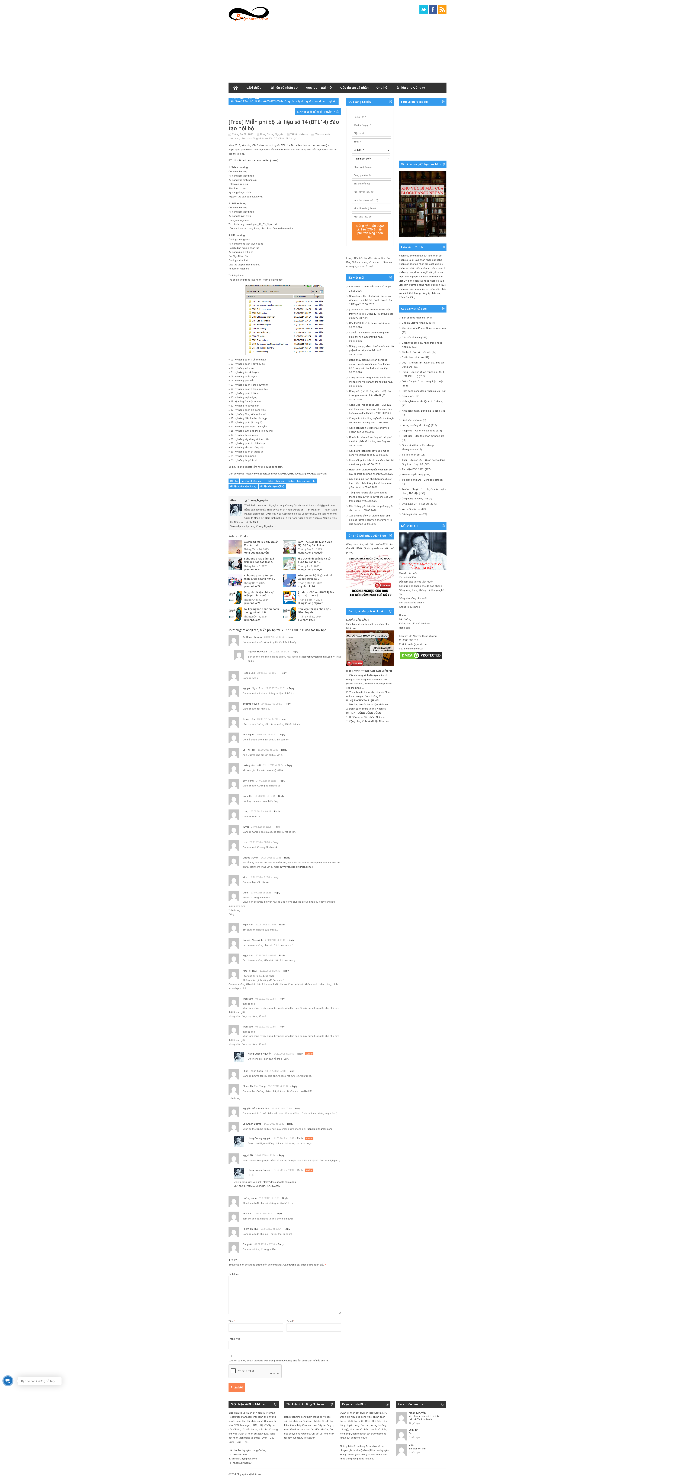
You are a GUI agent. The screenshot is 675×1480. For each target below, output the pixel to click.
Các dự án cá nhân (354, 87)
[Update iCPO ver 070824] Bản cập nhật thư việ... (316, 593)
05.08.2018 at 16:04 (265, 796)
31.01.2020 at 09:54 (271, 1229)
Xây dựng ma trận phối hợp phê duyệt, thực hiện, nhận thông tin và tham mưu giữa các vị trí (370, 483)
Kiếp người (408, 396)
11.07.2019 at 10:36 (269, 1198)
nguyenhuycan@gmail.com (317, 656)
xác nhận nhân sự (425, 259)
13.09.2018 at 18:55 (261, 892)
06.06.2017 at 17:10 (267, 719)
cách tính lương (412, 293)
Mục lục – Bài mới (319, 87)
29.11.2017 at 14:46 (279, 651)
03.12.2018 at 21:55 (265, 1026)
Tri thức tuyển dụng (412, 474)
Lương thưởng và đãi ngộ (416, 425)
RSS (442, 9)
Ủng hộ (381, 87)
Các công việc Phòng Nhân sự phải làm (424, 328)
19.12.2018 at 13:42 (278, 1086)
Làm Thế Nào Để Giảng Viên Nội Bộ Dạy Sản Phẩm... (315, 543)
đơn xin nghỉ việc (423, 272)
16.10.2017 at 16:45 (268, 750)
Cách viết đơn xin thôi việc (416, 352)
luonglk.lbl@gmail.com (319, 1128)
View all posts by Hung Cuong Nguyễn (253, 526)
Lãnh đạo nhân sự (412, 420)
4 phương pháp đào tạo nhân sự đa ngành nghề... (259, 577)
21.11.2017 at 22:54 (273, 765)
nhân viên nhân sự (420, 268)
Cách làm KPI (406, 297)
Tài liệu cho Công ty (410, 87)
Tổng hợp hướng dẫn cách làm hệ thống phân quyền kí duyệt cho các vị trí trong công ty (371, 496)
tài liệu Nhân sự (286, 138)
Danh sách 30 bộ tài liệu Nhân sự (367, 708)
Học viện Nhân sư (245, 98)
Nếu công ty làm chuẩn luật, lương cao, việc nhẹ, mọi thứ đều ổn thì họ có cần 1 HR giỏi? (371, 300)
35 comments (322, 134)
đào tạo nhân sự (419, 263)
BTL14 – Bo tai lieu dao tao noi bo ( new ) (304, 145)
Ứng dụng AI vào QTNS (415, 498)
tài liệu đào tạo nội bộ (272, 486)
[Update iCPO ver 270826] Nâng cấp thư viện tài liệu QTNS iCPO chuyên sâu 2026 (371, 313)
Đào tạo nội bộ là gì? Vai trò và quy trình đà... (315, 577)
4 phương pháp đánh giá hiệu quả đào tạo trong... (258, 560)
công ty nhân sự (431, 293)
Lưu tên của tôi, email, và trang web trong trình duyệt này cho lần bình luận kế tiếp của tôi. (279, 1360)
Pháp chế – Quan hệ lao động (418, 430)
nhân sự (403, 255)
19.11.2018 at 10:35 (270, 971)
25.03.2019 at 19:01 (284, 1170)
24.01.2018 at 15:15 (266, 780)
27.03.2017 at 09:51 (271, 703)
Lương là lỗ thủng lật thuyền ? (316, 111)
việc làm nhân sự (419, 289)
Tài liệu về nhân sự (283, 87)
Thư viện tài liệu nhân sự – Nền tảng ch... (314, 610)
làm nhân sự (435, 255)
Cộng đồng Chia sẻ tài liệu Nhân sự (369, 721)
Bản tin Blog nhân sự (413, 317)
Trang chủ (236, 88)
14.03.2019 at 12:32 (274, 1124)
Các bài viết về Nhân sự (415, 322)
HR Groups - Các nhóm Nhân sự (367, 717)
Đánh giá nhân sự (412, 514)
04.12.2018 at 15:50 (284, 1053)
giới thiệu (361, 1454)
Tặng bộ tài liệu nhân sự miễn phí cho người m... (258, 593)
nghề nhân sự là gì (434, 280)
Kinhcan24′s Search (304, 1437)
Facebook (433, 9)
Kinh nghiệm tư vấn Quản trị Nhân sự (422, 401)
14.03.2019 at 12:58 (284, 1138)
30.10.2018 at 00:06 (266, 955)
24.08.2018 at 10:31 (271, 857)
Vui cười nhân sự (411, 509)
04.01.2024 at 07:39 (265, 1244)
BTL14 (234, 481)
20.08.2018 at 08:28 (259, 842)
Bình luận (234, 1274)
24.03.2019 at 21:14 (265, 1155)
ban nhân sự (415, 280)
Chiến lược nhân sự (413, 357)
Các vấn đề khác (411, 337)
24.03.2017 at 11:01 (275, 688)
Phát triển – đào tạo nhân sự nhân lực (423, 435)
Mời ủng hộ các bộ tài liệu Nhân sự (368, 704)
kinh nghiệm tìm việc (416, 276)
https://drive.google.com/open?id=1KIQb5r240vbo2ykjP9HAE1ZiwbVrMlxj (286, 473)
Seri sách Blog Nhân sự (255, 138)
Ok (410, 1433)
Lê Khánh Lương (252, 1123)
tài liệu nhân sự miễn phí (301, 481)
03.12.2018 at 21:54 (265, 998)
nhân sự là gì (406, 259)
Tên (231, 1321)
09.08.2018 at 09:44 (261, 811)
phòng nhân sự (418, 255)
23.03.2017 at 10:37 (267, 673)
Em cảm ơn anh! (417, 1448)
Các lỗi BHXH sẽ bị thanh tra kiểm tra (369, 323)
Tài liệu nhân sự (299, 134)
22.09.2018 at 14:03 (266, 924)
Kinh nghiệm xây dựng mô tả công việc (423, 410)
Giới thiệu (253, 87)
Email (290, 1321)
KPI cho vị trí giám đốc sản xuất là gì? (370, 286)
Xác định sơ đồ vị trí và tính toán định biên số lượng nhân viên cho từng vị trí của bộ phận (370, 519)
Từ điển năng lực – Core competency (422, 479)
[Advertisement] (337, 51)
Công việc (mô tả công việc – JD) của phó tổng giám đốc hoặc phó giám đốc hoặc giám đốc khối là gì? (370, 409)
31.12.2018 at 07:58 (281, 1108)
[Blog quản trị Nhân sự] (249, 13)
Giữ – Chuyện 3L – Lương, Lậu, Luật (422, 381)
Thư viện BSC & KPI (413, 469)
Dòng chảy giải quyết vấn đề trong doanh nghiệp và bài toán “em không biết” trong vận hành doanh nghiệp (369, 364)
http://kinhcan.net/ (307, 1425)
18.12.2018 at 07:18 (275, 1071)
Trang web (234, 1338)
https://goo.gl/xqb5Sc (240, 149)
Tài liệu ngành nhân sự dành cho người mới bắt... (261, 610)
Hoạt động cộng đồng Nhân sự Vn (421, 390)
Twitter (423, 9)
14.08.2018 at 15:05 (261, 826)
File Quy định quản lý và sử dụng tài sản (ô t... (314, 560)
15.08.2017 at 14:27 (266, 734)
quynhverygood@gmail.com (295, 866)
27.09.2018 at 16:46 (275, 940)
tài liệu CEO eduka (252, 481)
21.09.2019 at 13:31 (263, 1213)
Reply (290, 637)
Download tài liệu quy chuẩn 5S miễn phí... (260, 543)
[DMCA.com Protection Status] (421, 658)
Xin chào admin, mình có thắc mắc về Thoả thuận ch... (424, 1418)
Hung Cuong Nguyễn (272, 134)
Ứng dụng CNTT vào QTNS (417, 503)
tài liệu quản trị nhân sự (243, 486)
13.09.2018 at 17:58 (259, 877)
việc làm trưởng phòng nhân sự (416, 284)
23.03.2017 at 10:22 (274, 637)
